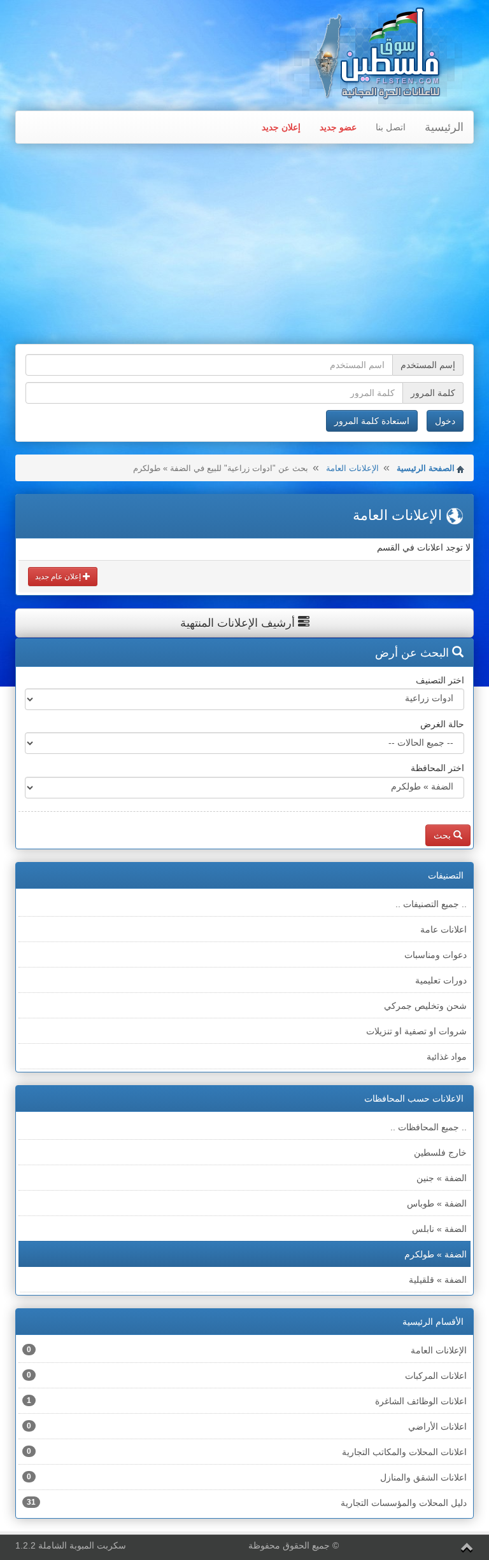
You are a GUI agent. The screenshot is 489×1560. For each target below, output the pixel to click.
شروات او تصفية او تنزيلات (416, 1031)
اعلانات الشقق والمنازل (247, 1477)
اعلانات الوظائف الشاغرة (247, 1401)
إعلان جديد (281, 127)
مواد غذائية (447, 1056)
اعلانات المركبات (247, 1376)
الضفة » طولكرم (435, 1254)
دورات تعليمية (441, 980)
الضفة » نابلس (439, 1229)
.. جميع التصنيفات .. (431, 904)
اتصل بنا (391, 127)
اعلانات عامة (443, 929)
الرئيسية (444, 127)
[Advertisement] (244, 245)
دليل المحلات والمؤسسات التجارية (247, 1503)
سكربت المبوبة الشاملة (82, 1545)
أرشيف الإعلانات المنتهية (239, 623)
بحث (443, 835)
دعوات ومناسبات (435, 955)
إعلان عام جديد (59, 576)
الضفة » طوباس (437, 1203)
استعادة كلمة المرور (371, 421)
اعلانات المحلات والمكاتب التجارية (247, 1452)
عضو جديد (338, 127)
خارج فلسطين (440, 1152)
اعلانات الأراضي (247, 1426)
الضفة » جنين (441, 1178)
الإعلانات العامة (352, 468)
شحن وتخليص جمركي (425, 1006)
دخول (445, 421)
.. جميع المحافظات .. (428, 1127)
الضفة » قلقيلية (438, 1280)
